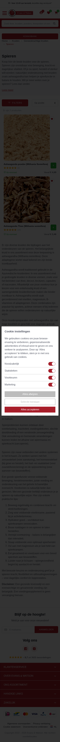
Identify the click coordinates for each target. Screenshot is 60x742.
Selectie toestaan (30, 402)
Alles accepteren (30, 409)
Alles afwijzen (30, 394)
